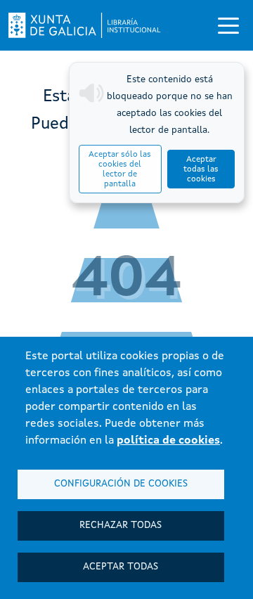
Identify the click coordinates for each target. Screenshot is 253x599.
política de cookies (168, 440)
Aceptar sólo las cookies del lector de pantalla (120, 169)
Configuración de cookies (121, 484)
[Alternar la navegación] (228, 25)
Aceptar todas (120, 567)
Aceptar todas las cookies (201, 169)
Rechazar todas (120, 525)
